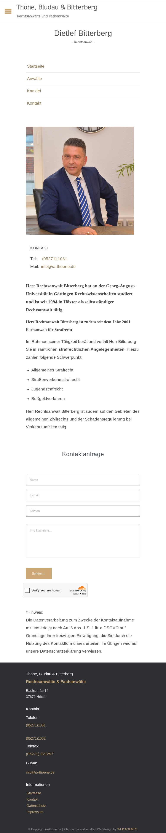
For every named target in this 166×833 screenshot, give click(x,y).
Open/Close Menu (8, 11)
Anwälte (34, 78)
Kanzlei (34, 91)
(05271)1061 (36, 725)
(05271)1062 (36, 738)
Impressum (35, 812)
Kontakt (34, 103)
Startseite (36, 66)
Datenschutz (36, 806)
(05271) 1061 (54, 258)
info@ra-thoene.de (58, 266)
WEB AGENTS (127, 829)
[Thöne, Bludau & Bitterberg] (57, 11)
